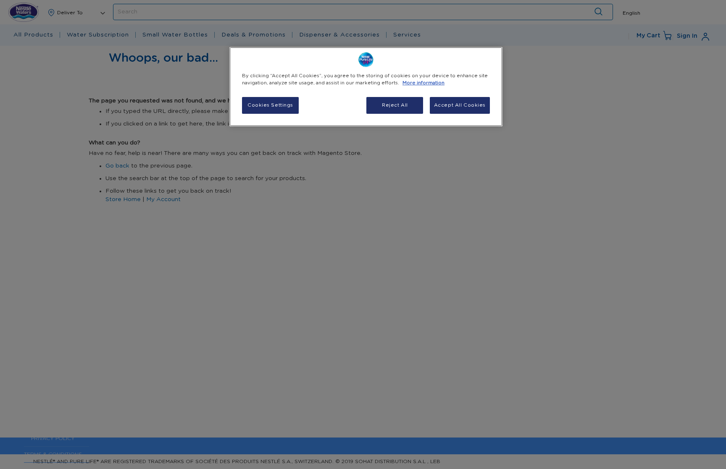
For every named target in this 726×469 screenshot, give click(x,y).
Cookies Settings (270, 105)
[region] (365, 86)
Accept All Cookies (460, 105)
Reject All (395, 105)
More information (423, 83)
